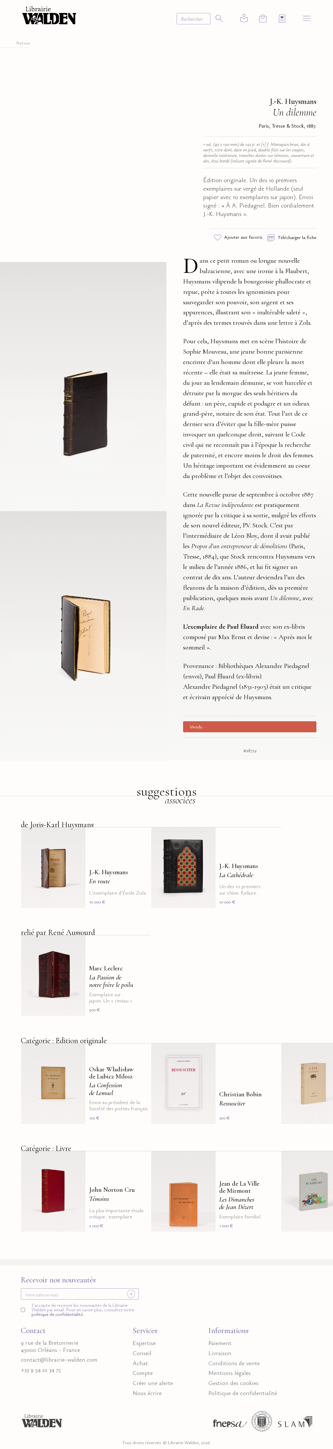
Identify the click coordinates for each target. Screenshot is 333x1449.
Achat (140, 1363)
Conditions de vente (234, 1363)
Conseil (142, 1353)
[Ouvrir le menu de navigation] (307, 18)
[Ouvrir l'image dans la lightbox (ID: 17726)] (83, 635)
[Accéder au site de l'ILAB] (261, 1423)
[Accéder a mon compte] (244, 18)
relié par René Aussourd (58, 932)
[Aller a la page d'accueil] (49, 14)
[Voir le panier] (263, 18)
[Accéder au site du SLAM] (295, 1423)
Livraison (220, 1353)
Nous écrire (147, 1393)
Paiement (220, 1343)
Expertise (144, 1343)
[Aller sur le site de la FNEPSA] (228, 1423)
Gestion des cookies (233, 1383)
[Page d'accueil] (42, 1423)
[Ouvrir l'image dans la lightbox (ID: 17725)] (83, 385)
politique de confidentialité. (58, 1314)
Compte (143, 1373)
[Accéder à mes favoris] (282, 18)
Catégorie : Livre (46, 1148)
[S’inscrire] (131, 1293)
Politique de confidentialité (242, 1393)
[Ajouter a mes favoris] (77, 836)
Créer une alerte (153, 1383)
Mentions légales (229, 1373)
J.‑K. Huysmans (293, 101)
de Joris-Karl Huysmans (57, 824)
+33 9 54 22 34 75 (41, 1369)
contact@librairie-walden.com (59, 1359)
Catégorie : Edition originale (64, 1040)
